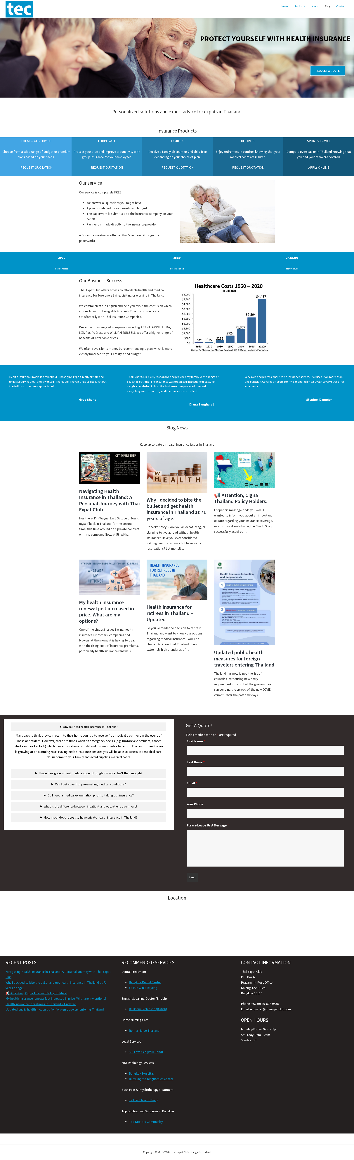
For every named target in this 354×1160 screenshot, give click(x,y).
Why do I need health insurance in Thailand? (90, 727)
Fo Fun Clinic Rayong (143, 988)
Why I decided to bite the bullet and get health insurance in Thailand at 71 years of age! (176, 509)
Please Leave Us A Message (208, 825)
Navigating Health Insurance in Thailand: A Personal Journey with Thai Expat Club (109, 500)
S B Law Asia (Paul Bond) (146, 1052)
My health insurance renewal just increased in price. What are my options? (106, 611)
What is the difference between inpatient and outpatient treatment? (90, 806)
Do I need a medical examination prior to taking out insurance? (90, 795)
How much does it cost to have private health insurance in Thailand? (90, 817)
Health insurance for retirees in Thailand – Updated (170, 613)
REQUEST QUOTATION (36, 167)
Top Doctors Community (146, 1122)
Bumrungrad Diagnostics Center (151, 1079)
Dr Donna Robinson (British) (148, 1009)
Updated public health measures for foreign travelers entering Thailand (244, 658)
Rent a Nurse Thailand (144, 1030)
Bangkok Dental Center (145, 982)
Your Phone (195, 804)
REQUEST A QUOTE (328, 71)
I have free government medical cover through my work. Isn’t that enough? (90, 773)
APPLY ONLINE (318, 167)
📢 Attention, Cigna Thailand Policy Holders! (241, 498)
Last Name (196, 762)
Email (192, 783)
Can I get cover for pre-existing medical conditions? (90, 784)
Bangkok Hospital (141, 1073)
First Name (196, 741)
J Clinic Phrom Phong (143, 1100)
